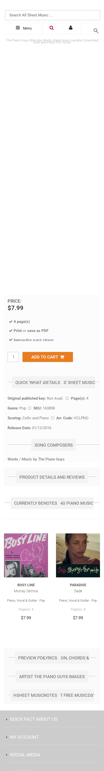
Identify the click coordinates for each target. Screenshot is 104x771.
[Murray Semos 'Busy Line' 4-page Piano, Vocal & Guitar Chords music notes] (26, 555)
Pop (22, 408)
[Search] (95, 7)
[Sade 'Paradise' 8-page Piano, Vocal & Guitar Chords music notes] (78, 555)
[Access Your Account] (71, 28)
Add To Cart (45, 356)
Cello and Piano (35, 418)
